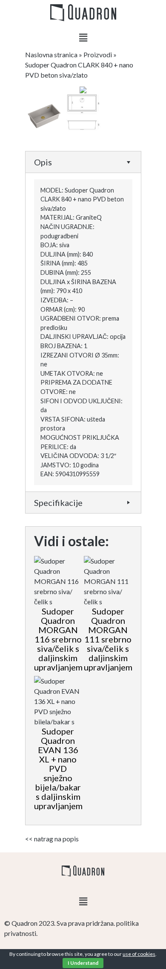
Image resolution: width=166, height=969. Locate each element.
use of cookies (139, 954)
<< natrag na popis (52, 839)
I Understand (83, 963)
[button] (83, 37)
